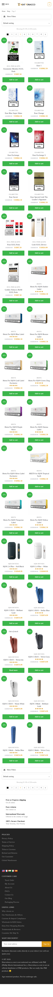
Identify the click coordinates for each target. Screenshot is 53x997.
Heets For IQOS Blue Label (13, 334)
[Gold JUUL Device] (39, 227)
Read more (13, 670)
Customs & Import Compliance (14, 918)
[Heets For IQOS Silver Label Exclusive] (13, 458)
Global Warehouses (9, 860)
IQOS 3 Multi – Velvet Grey (39, 750)
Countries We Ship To (10, 933)
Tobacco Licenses (9, 849)
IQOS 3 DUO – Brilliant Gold (13, 611)
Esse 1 (39, 66)
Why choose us (8, 911)
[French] (6, 871)
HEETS (39, 284)
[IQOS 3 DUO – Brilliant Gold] (13, 595)
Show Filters (11, 16)
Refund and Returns (9, 853)
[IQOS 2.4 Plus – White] (39, 551)
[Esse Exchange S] (39, 139)
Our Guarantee (7, 857)
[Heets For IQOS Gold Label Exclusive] (13, 365)
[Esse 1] (39, 50)
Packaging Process (12, 902)
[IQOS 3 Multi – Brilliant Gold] (39, 688)
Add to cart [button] (13, 80)
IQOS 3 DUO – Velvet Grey (39, 657)
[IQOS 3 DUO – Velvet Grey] (39, 641)
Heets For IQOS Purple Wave (13, 428)
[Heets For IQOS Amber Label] (39, 271)
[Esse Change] (39, 97)
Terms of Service (8, 842)
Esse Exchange (13, 155)
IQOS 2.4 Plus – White (39, 566)
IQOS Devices (13, 563)
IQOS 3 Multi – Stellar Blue (13, 750)
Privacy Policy (7, 838)
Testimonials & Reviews (11, 929)
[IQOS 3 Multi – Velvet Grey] (39, 734)
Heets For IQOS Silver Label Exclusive (13, 475)
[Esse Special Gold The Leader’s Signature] (39, 181)
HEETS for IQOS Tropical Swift (39, 475)
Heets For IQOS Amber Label (39, 288)
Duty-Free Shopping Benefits (13, 926)
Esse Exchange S (39, 155)
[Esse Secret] (13, 181)
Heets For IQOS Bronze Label (39, 335)
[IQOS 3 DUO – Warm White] (13, 688)
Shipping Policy (8, 846)
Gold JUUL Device (39, 245)
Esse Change (39, 113)
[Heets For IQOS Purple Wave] (13, 411)
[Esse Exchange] (13, 139)
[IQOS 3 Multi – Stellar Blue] (13, 734)
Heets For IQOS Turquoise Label (13, 521)
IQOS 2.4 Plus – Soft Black (13, 566)
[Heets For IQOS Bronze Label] (39, 318)
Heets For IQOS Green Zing (39, 381)
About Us (8, 888)
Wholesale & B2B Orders (11, 922)
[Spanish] (16, 871)
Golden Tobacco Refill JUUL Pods (13, 291)
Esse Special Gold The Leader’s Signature (39, 198)
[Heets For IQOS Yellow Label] (39, 504)
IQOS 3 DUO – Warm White (13, 704)
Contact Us (9, 895)
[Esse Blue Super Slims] (13, 97)
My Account (9, 884)
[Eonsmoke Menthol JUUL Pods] (13, 51)
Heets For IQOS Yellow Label (39, 521)
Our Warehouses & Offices (12, 915)
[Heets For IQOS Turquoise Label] (13, 504)
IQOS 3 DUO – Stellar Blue (39, 610)
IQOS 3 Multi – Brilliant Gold (39, 705)
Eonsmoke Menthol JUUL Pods (13, 70)
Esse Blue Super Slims (13, 113)
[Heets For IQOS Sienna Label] (39, 411)
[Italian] (12, 871)
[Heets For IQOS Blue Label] (13, 318)
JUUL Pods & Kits (13, 66)
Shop (8, 11)
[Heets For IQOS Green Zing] (39, 365)
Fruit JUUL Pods (13, 245)
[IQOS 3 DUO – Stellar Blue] (39, 595)
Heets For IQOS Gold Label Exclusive (13, 382)
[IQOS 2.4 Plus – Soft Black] (13, 551)
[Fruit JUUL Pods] (13, 227)
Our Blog (8, 898)
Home (3, 11)
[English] (3, 871)
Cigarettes (39, 63)
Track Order (9, 880)
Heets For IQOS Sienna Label (39, 428)
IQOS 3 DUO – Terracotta (13, 660)
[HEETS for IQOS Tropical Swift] (39, 458)
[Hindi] (9, 871)
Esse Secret (13, 197)
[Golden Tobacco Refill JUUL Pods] (13, 272)
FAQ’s (7, 891)
